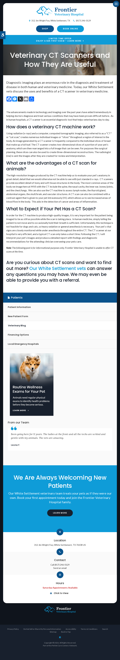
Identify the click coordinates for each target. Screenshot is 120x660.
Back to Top (65, 632)
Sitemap (53, 632)
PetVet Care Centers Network (64, 645)
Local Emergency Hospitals (23, 344)
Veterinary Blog (17, 325)
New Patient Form (18, 316)
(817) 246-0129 (83, 20)
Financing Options (18, 334)
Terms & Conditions (89, 629)
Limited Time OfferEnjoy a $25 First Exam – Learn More (58, 39)
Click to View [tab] (61, 593)
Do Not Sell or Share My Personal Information (42, 629)
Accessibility (71, 629)
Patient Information (19, 307)
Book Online (70, 28)
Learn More (60, 513)
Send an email (60, 568)
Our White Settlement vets (57, 268)
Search (105, 629)
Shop (45, 28)
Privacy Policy (13, 629)
